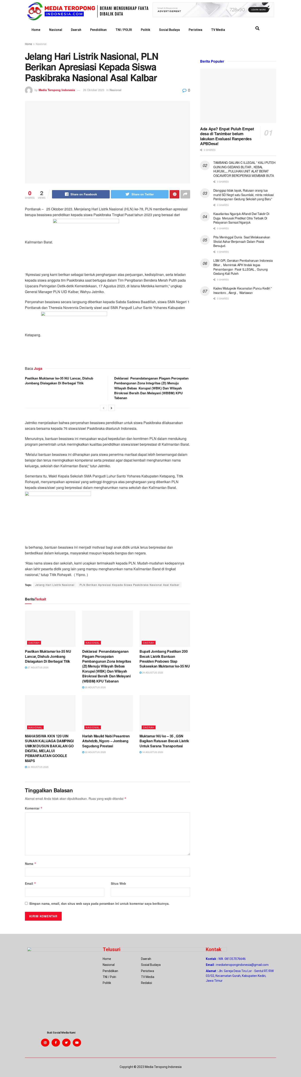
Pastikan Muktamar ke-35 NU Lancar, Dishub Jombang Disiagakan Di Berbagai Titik (59, 380)
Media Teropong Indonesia (57, 90)
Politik (145, 30)
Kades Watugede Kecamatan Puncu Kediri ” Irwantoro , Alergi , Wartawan (242, 290)
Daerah (76, 30)
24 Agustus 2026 (152, 672)
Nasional (55, 30)
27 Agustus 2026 (37, 667)
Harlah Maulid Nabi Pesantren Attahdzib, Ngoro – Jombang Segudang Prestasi (106, 740)
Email (30, 883)
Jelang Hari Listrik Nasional (54, 585)
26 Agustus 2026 (95, 687)
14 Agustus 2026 (152, 752)
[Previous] (103, 408)
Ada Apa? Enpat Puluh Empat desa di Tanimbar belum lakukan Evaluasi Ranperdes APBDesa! (227, 136)
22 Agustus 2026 (37, 766)
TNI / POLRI (123, 30)
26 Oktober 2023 (93, 90)
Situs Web (118, 883)
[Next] (111, 408)
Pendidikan (98, 30)
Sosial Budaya (169, 30)
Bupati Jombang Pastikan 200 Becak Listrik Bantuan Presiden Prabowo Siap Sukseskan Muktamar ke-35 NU (164, 659)
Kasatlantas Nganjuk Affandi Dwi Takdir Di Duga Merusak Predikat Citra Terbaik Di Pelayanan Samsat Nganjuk (241, 217)
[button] (257, 28)
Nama (30, 863)
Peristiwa (195, 30)
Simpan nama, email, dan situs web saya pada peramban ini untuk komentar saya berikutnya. (99, 903)
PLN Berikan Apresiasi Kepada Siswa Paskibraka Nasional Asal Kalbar (129, 585)
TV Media (218, 30)
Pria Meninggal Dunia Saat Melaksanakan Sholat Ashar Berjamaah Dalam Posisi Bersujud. (241, 241)
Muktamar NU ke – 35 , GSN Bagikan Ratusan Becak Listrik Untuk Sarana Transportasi (164, 740)
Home (36, 30)
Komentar (34, 808)
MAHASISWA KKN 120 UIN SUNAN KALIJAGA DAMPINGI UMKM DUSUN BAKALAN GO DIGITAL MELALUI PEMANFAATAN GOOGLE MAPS (49, 748)
